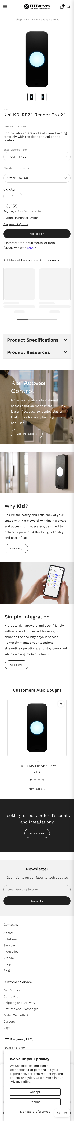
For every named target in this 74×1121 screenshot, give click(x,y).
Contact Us (11, 996)
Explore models (27, 433)
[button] (37, 340)
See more (16, 548)
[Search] (69, 6)
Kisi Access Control (46, 19)
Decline (35, 1102)
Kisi (28, 19)
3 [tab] (39, 780)
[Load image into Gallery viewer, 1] (31, 97)
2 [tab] (35, 780)
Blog (6, 970)
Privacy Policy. (20, 1081)
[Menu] (5, 7)
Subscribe (37, 901)
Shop (18, 19)
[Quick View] (61, 704)
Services (9, 945)
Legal (7, 1028)
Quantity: (9, 189)
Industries (10, 951)
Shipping (8, 211)
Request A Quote (15, 224)
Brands (8, 958)
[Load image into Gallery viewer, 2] (43, 97)
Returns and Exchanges (20, 1009)
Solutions (10, 939)
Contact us (37, 833)
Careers (9, 1021)
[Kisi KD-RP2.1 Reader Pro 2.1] (37, 727)
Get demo (16, 665)
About (8, 933)
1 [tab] (31, 780)
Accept (35, 1092)
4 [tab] (43, 780)
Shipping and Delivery (19, 1003)
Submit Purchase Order (20, 218)
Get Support (12, 990)
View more (35, 788)
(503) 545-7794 (14, 1047)
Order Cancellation (17, 1015)
